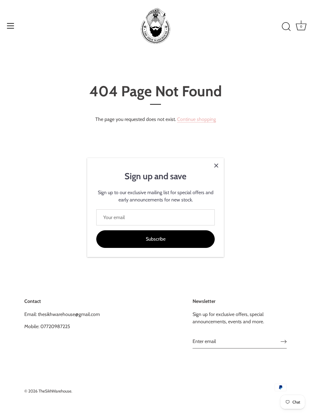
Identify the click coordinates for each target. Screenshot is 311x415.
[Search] (286, 26)
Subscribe (156, 239)
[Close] (216, 165)
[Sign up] (284, 341)
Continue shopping (196, 119)
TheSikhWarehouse (55, 391)
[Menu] (10, 26)
